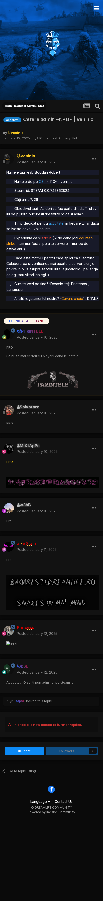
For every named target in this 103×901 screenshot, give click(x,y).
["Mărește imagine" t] (11, 208)
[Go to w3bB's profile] (9, 508)
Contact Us (64, 801)
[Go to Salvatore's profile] (9, 410)
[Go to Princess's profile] (9, 631)
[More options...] (94, 159)
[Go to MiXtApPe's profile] (9, 449)
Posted (37, 162)
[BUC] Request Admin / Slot (56, 138)
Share (26, 751)
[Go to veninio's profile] (9, 159)
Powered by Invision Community (51, 812)
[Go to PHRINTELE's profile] (9, 334)
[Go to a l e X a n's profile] (9, 547)
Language (39, 801)
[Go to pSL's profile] (9, 669)
